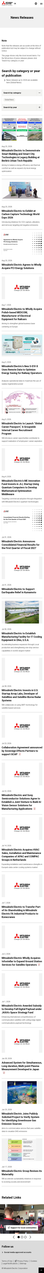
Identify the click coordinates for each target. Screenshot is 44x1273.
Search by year (10, 107)
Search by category (12, 93)
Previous (14, 1237)
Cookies (33, 1261)
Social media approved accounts (17, 1252)
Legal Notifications (10, 1263)
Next (30, 1237)
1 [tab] (18, 1237)
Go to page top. (41, 1270)
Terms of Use (7, 1261)
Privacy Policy (22, 1261)
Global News (9, 100)
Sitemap (23, 1263)
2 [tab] (22, 1237)
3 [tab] (25, 1237)
